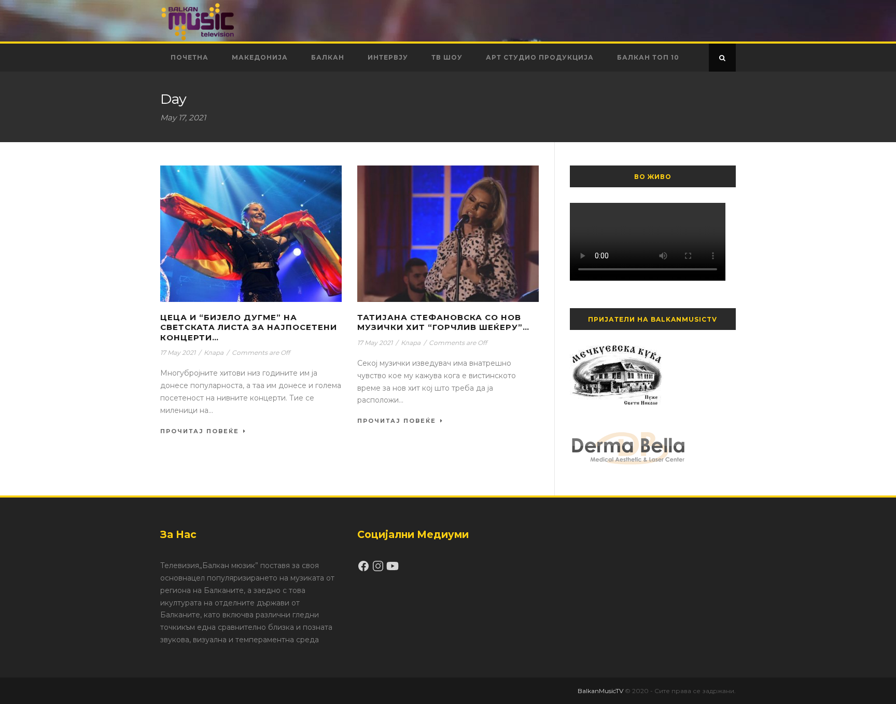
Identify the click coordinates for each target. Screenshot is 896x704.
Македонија (260, 57)
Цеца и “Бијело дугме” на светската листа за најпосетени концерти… (248, 327)
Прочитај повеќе (199, 431)
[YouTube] (392, 569)
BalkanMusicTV (600, 691)
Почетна (189, 57)
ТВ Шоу (447, 57)
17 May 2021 (177, 352)
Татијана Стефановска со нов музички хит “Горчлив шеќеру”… (443, 322)
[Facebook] (364, 569)
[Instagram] (379, 569)
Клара (213, 352)
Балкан (327, 57)
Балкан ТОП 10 (648, 57)
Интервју (388, 57)
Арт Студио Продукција (540, 57)
